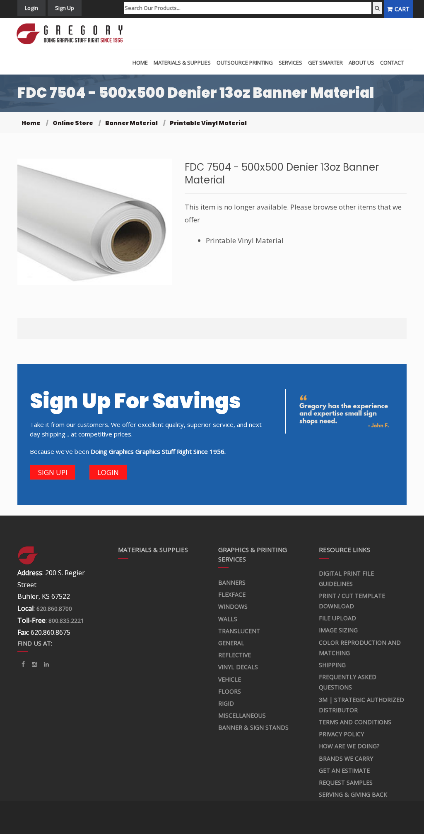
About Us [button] (361, 62)
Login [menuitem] (31, 8)
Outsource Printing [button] (245, 62)
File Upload (337, 618)
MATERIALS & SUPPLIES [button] (182, 62)
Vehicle (229, 679)
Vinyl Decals (238, 667)
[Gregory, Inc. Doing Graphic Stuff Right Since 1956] (73, 34)
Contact (392, 62)
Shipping (332, 665)
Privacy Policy (341, 734)
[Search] (377, 8)
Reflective (234, 655)
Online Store (73, 123)
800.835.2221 (66, 620)
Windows (233, 606)
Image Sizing (338, 630)
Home (31, 123)
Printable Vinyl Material (208, 123)
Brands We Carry (346, 758)
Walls (227, 619)
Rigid (226, 703)
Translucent (239, 631)
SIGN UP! (52, 472)
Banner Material (131, 123)
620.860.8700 (54, 608)
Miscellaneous (242, 715)
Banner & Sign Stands (253, 727)
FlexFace (232, 594)
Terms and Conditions (355, 722)
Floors (229, 691)
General (231, 643)
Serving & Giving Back (353, 794)
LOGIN (108, 472)
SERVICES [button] (290, 62)
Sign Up (64, 8)
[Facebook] (23, 664)
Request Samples (346, 782)
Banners (232, 582)
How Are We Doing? (349, 746)
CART (402, 9)
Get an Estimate (344, 770)
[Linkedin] (34, 664)
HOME (140, 62)
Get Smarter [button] (325, 62)
